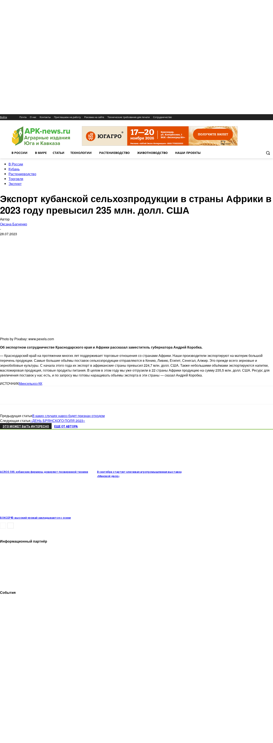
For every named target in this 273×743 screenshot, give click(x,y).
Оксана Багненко (13, 224)
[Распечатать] (68, 395)
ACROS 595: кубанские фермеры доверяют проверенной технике (44, 471)
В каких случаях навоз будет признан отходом (68, 415)
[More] (83, 395)
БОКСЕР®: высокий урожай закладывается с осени (35, 517)
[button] (268, 153)
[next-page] (10, 525)
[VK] (22, 395)
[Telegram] (7, 395)
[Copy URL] (52, 395)
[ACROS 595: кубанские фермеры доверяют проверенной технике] (23, 465)
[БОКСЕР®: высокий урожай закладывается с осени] (23, 511)
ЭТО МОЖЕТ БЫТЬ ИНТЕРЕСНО (26, 426)
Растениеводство (22, 173)
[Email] (37, 395)
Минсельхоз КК (30, 383)
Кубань (14, 168)
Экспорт (15, 183)
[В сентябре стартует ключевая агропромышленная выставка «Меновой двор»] (120, 465)
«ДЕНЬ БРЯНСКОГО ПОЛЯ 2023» (57, 420)
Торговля (16, 178)
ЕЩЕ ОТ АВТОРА (66, 426)
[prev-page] (3, 525)
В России (16, 164)
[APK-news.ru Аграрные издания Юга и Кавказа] (41, 136)
